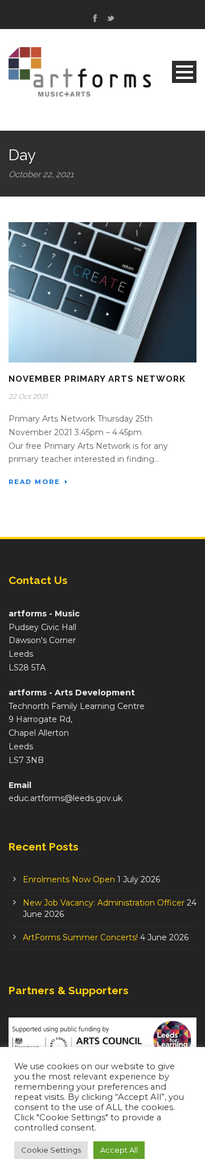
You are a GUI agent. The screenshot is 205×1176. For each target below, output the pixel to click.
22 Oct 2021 (28, 396)
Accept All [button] (119, 1149)
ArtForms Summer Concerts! (80, 937)
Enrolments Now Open (69, 879)
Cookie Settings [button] (51, 1149)
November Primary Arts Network (97, 379)
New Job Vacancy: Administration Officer (103, 903)
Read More (34, 482)
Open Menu (184, 72)
